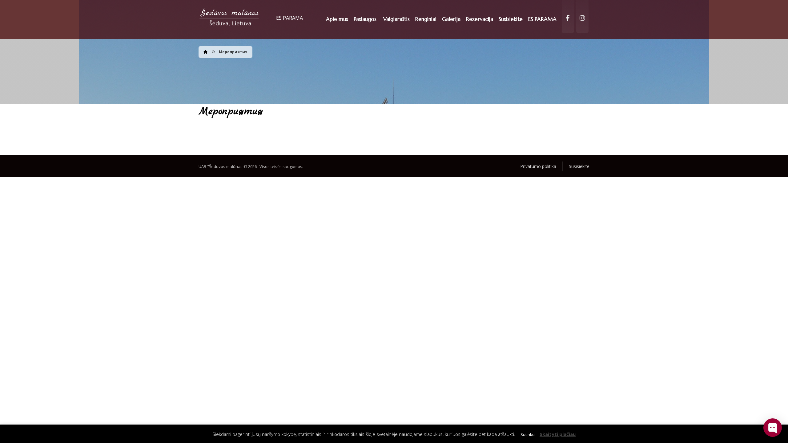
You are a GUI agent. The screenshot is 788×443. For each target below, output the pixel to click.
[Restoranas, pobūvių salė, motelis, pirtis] (230, 17)
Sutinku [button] (528, 434)
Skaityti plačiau (558, 434)
